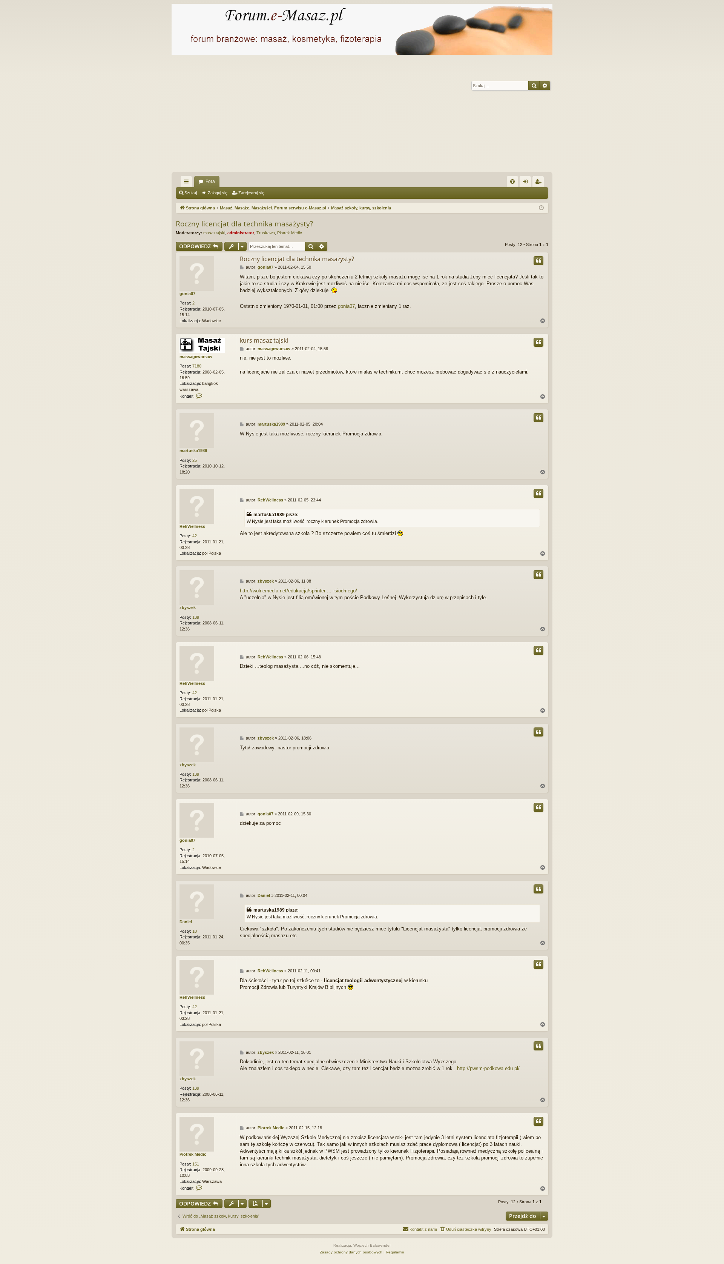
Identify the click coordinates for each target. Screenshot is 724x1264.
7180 (196, 366)
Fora (210, 181)
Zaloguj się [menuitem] (527, 183)
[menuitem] (512, 181)
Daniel (185, 922)
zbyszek (187, 607)
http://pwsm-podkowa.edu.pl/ (488, 1068)
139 (195, 617)
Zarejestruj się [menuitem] (539, 183)
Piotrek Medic (289, 233)
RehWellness (192, 526)
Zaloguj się (217, 193)
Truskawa (265, 233)
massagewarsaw (195, 356)
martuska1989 (193, 450)
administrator (240, 233)
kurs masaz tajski (264, 340)
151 (195, 1164)
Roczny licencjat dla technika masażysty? (244, 224)
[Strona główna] (362, 29)
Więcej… (188, 183)
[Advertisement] (398, 115)
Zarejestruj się (251, 193)
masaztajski (214, 233)
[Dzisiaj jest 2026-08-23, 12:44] (541, 208)
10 (194, 931)
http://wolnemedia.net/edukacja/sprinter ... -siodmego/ (298, 591)
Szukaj (190, 193)
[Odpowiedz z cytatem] (538, 260)
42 (194, 536)
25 (194, 460)
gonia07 (187, 293)
